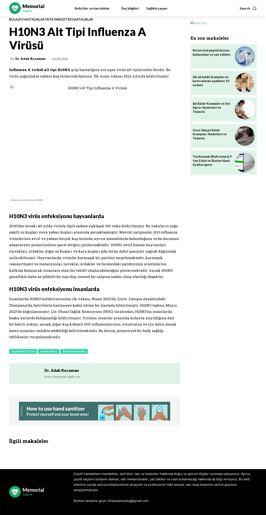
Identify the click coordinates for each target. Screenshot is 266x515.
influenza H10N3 (74, 351)
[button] (248, 8)
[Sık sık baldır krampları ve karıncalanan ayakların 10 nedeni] (245, 83)
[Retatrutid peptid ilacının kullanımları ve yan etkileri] (245, 56)
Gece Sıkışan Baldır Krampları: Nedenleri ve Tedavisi (210, 134)
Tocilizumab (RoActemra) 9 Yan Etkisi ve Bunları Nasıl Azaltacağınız (212, 160)
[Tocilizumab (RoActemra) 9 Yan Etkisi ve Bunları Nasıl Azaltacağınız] (245, 162)
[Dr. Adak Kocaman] (26, 373)
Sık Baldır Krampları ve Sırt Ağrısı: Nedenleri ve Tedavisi (211, 107)
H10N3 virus (48, 351)
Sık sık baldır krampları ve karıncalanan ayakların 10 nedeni (211, 81)
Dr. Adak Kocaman (30, 58)
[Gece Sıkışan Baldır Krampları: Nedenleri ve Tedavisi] (245, 136)
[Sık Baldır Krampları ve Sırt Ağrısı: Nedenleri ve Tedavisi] (245, 109)
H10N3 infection (22, 351)
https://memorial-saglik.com (62, 376)
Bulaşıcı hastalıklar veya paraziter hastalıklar (51, 19)
